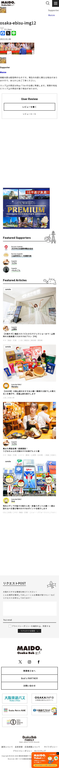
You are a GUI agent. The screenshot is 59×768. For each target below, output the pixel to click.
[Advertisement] (29, 151)
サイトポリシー (51, 746)
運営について (7, 746)
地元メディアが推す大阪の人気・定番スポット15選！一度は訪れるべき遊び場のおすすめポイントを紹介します (29, 507)
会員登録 (19, 746)
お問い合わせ (29, 685)
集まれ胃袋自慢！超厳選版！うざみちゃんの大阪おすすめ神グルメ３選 (21, 449)
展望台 (26, 340)
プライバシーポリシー (22, 751)
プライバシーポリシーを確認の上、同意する (31, 626)
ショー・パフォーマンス (40, 512)
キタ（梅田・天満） (10, 340)
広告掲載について (32, 746)
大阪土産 (11, 398)
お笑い (10, 512)
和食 (47, 455)
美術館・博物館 (37, 340)
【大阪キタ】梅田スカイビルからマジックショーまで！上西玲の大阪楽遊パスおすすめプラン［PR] (29, 335)
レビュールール (29, 114)
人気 (21, 340)
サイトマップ (40, 751)
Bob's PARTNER (29, 678)
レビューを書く (29, 106)
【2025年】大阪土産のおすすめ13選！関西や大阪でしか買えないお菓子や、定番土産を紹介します (29, 392)
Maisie (51, 15)
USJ (4, 512)
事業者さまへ (29, 670)
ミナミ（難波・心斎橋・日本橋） (31, 455)
